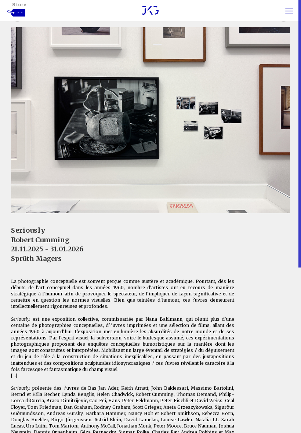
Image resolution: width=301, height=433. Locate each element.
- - (20, 12)
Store (19, 4)
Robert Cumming (40, 240)
